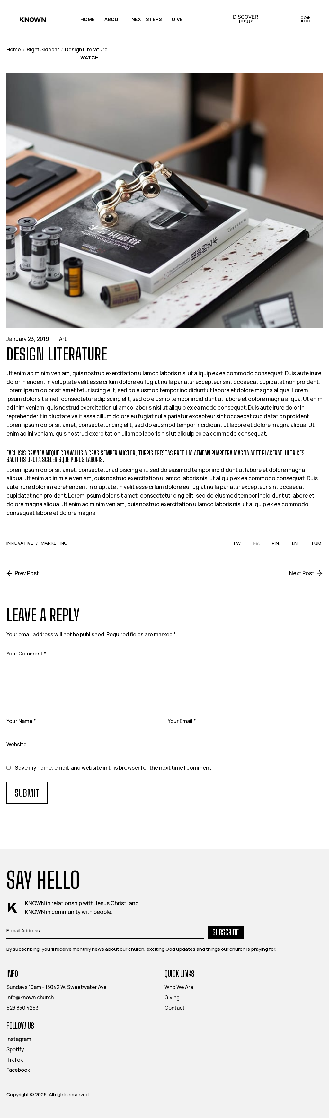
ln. (295, 543)
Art (63, 338)
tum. (317, 543)
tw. (237, 543)
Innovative (19, 543)
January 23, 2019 (27, 339)
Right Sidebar (43, 49)
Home (13, 49)
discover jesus (245, 19)
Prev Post (27, 573)
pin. (276, 543)
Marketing (54, 543)
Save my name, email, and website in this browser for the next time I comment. (114, 767)
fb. (256, 543)
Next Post (301, 573)
